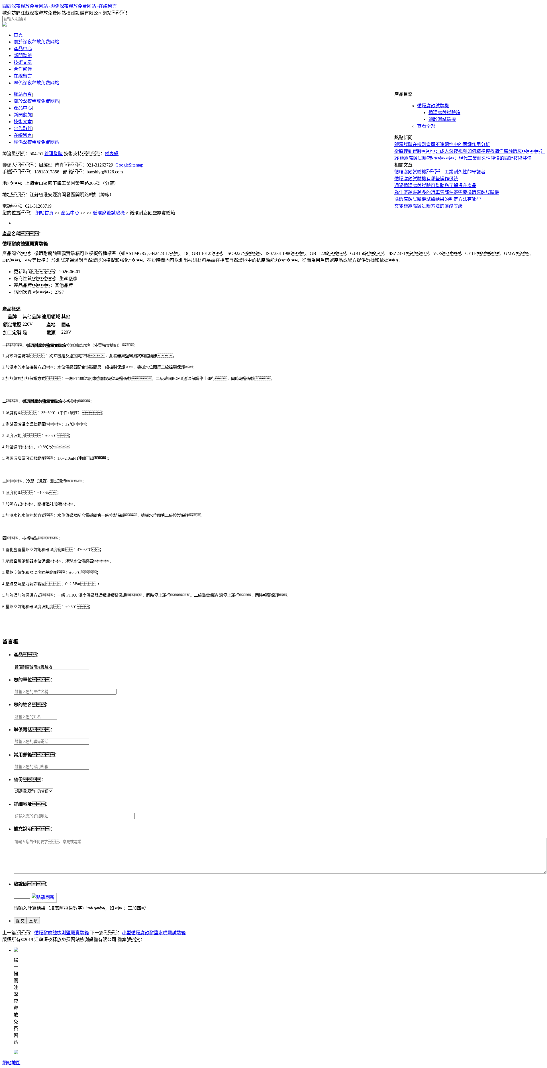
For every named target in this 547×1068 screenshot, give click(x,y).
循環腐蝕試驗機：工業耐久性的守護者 (439, 171)
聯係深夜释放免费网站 (36, 82)
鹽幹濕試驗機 (442, 119)
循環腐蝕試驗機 (433, 105)
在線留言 (108, 6)
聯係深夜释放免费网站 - (74, 6)
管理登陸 (53, 153)
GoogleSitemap (129, 165)
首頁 (18, 35)
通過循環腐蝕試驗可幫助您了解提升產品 (435, 185)
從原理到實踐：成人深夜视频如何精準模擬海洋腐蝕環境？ (469, 151)
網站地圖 (11, 1062)
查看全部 (426, 126)
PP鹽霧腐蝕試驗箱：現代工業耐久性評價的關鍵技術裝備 (463, 158)
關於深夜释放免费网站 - (26, 6)
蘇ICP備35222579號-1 (166, 939)
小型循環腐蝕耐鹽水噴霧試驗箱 (154, 932)
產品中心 (23, 48)
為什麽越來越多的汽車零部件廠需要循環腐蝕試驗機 (446, 192)
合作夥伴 (23, 69)
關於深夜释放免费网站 (36, 41)
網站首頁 (44, 212)
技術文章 (23, 62)
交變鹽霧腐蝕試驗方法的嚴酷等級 (428, 206)
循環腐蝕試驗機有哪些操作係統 (426, 178)
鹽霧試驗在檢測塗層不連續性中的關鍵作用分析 (442, 144)
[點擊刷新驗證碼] (44, 898)
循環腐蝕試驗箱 (444, 112)
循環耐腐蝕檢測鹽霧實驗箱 (61, 932)
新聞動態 (23, 55)
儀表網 (112, 153)
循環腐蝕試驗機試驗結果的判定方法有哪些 (437, 199)
